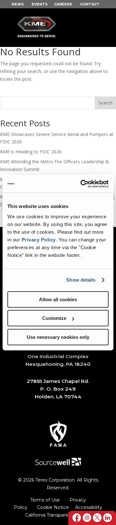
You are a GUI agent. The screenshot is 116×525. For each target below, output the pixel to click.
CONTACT (90, 4)
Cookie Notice (53, 507)
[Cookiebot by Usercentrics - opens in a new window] (82, 184)
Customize (54, 318)
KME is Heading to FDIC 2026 (31, 152)
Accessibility (88, 507)
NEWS (18, 4)
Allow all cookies (58, 299)
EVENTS (40, 4)
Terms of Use (45, 500)
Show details (80, 280)
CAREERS (63, 4)
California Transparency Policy (58, 515)
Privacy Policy (39, 239)
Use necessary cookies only (58, 337)
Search (105, 103)
